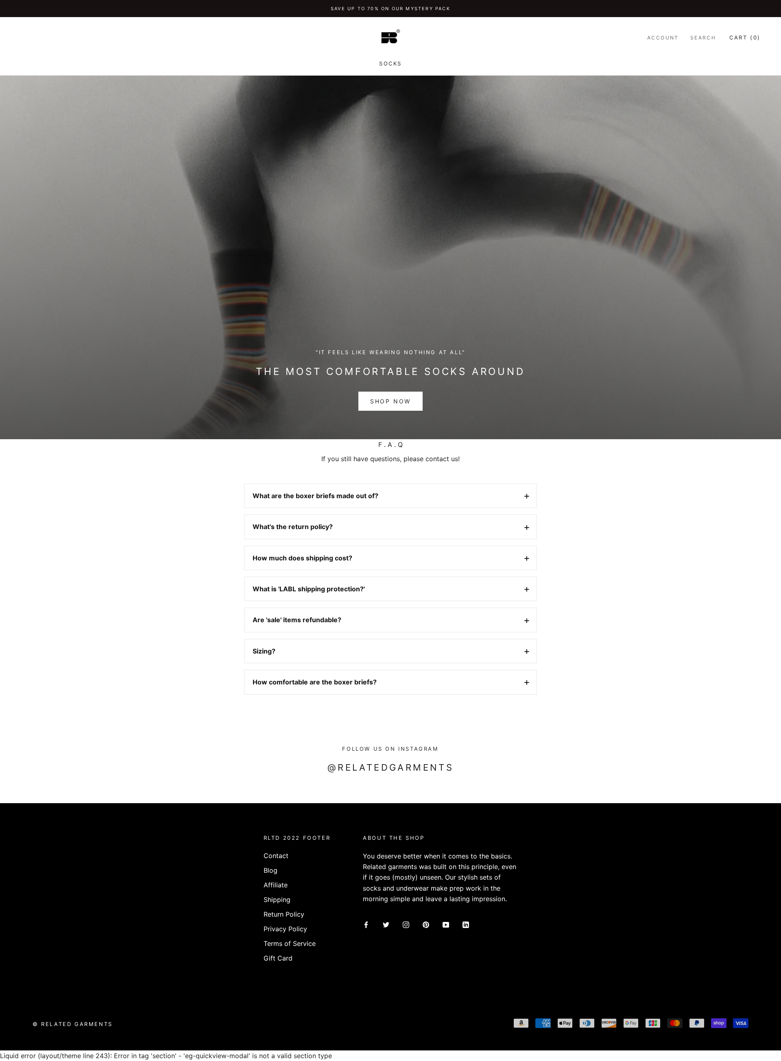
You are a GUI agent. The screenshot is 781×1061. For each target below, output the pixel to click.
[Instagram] (406, 924)
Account (663, 38)
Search (703, 38)
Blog (270, 870)
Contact (276, 856)
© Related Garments (73, 1024)
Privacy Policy (285, 929)
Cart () (745, 37)
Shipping (277, 899)
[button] (390, 496)
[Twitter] (386, 924)
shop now (390, 401)
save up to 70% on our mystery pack (390, 8)
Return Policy (284, 914)
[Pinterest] (426, 924)
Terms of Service (290, 943)
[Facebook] (366, 924)
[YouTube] (446, 924)
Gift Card (278, 958)
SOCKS (390, 63)
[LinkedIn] (465, 924)
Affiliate (276, 885)
